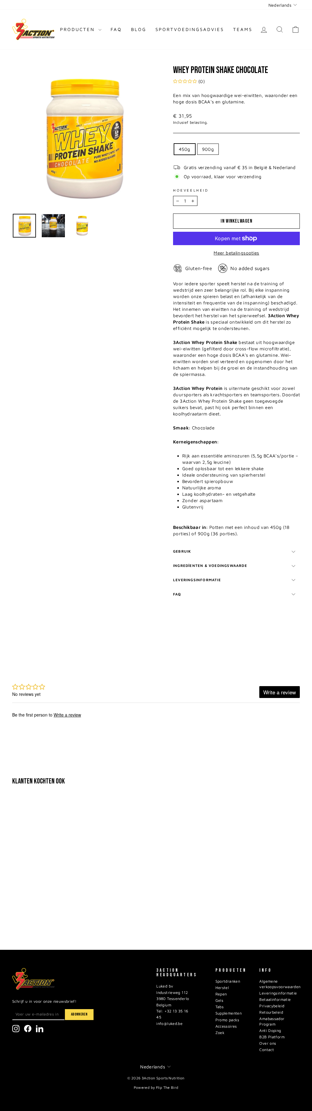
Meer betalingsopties (236, 252)
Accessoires (226, 1026)
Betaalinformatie (275, 999)
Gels (219, 1000)
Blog (138, 29)
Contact (266, 1049)
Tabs (219, 1007)
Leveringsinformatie (197, 580)
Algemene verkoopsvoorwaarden (279, 984)
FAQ (116, 29)
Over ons (267, 1043)
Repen (221, 994)
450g (184, 149)
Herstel (222, 987)
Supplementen (228, 1013)
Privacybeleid (271, 1006)
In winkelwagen (46, 907)
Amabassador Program (271, 1021)
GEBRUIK (182, 551)
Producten (78, 29)
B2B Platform (272, 1037)
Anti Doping (270, 1030)
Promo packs (227, 1020)
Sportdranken (227, 981)
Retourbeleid (271, 1012)
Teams (242, 29)
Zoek (220, 1032)
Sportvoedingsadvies (189, 29)
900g (208, 149)
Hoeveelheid (191, 190)
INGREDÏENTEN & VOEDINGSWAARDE (210, 565)
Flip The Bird (167, 1087)
